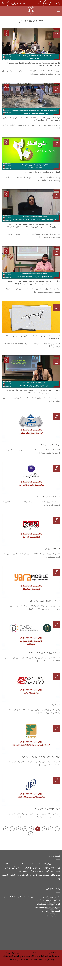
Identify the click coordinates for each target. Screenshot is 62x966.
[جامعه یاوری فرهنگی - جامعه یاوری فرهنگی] (31, 11)
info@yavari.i (42, 904)
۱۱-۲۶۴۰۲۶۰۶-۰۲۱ (42, 907)
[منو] (58, 10)
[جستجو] (3, 10)
